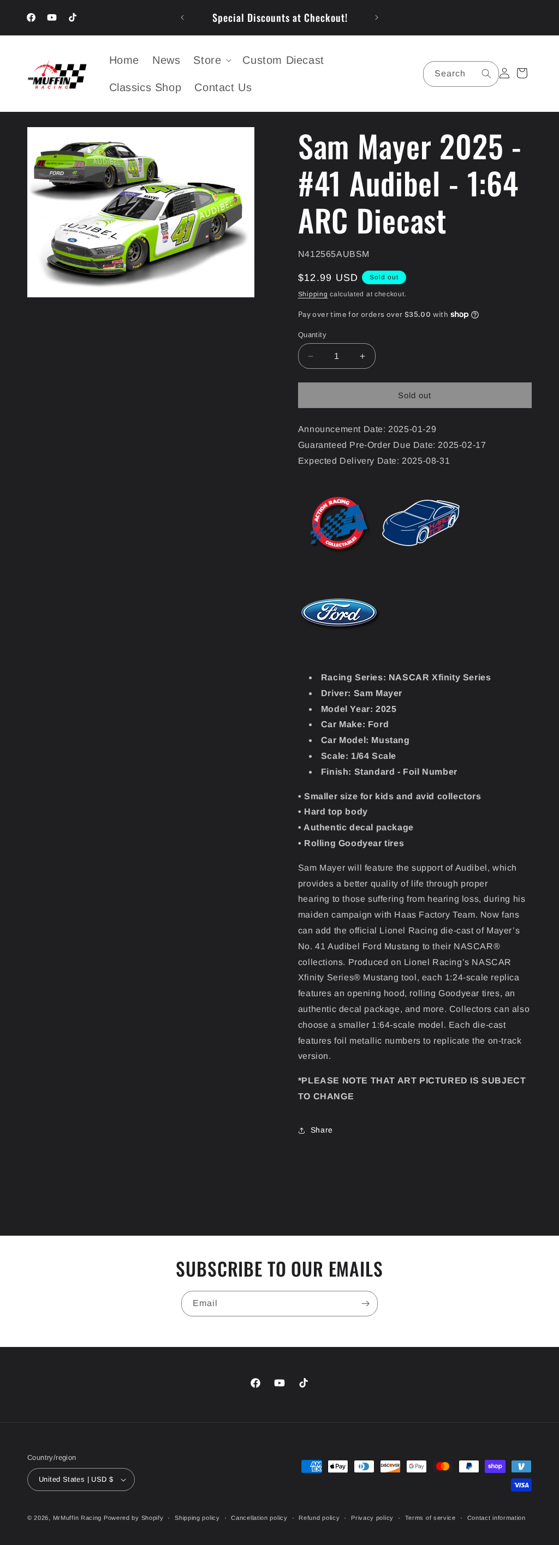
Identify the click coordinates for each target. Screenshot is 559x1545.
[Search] (486, 74)
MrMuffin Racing (77, 1517)
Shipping (313, 294)
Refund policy (319, 1517)
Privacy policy (372, 1517)
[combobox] (461, 74)
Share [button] (322, 1129)
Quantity (312, 335)
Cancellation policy (259, 1517)
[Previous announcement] (182, 17)
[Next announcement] (377, 17)
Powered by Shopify (134, 1517)
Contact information (496, 1517)
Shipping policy (197, 1517)
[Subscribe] (365, 1303)
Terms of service (430, 1517)
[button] (211, 60)
